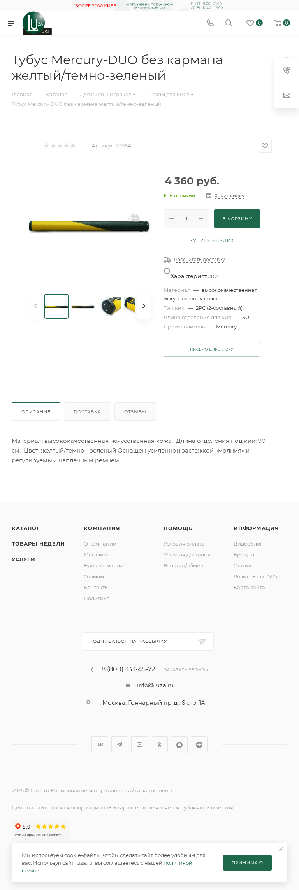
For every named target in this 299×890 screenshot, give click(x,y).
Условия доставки (187, 554)
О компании (100, 544)
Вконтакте (99, 744)
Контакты (96, 587)
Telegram (119, 744)
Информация (256, 528)
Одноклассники (159, 744)
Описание (35, 411)
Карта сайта (249, 587)
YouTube (139, 744)
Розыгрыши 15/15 (255, 576)
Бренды (244, 554)
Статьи (242, 565)
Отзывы (135, 411)
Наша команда (103, 565)
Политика (97, 598)
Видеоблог (248, 544)
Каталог (26, 528)
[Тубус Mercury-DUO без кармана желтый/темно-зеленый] (89, 223)
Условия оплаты (185, 544)
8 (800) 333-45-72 (128, 669)
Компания (102, 528)
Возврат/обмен (184, 565)
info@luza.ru (155, 685)
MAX (179, 744)
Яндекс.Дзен (199, 744)
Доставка (87, 411)
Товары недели (38, 544)
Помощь (178, 528)
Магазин (95, 554)
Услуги (23, 559)
